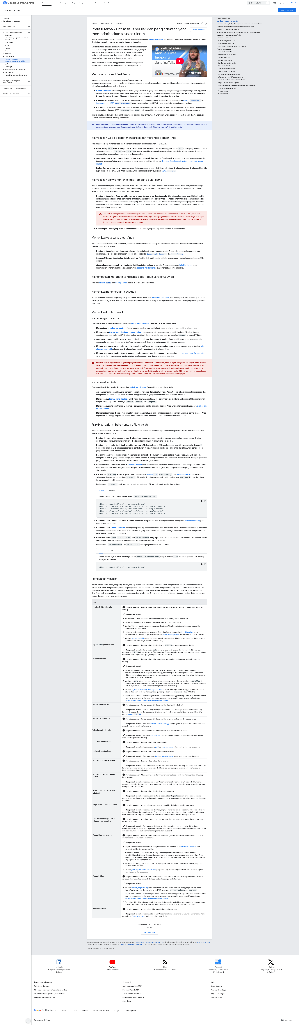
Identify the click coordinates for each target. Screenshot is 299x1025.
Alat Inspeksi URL (138, 638)
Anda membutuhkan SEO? (132, 986)
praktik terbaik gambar (140, 323)
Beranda (94, 23)
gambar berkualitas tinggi (159, 724)
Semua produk (131, 1010)
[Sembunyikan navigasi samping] (28, 1020)
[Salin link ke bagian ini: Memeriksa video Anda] (118, 382)
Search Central (25, 2)
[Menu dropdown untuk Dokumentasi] (55, 3)
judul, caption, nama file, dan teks (191, 353)
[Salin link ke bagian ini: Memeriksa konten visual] (125, 312)
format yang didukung (118, 399)
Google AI (117, 1010)
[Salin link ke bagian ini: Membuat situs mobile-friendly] (133, 74)
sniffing (191, 100)
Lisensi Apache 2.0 (203, 942)
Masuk (293, 3)
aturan (168, 171)
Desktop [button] (111, 490)
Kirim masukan (199, 30)
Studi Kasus (127, 1001)
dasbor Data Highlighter (146, 268)
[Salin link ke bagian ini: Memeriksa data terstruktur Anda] (136, 237)
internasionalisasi (184, 474)
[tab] (101, 490)
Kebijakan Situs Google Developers (131, 944)
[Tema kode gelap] (202, 501)
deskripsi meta (121, 283)
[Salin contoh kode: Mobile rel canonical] (205, 564)
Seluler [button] (101, 490)
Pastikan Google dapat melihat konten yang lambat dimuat (146, 700)
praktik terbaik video (138, 387)
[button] (15, 21)
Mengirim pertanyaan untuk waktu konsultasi (50, 990)
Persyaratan (38, 1020)
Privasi (48, 1020)
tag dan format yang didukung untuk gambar (148, 689)
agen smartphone (156, 39)
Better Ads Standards (160, 298)
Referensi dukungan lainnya (44, 997)
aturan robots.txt (117, 528)
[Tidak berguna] (205, 23)
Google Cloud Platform (101, 1010)
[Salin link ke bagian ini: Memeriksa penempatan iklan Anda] (138, 292)
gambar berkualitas (117, 328)
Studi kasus (108, 3)
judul (157, 747)
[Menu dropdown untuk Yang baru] (90, 3)
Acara (97, 3)
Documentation (11, 10)
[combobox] (258, 3)
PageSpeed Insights (218, 994)
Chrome (74, 1010)
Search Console (287, 10)
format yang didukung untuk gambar (125, 332)
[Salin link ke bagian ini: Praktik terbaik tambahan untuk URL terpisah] (150, 424)
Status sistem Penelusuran (132, 994)
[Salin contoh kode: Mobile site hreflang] (205, 501)
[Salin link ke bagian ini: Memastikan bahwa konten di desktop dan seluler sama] (164, 180)
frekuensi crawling (192, 521)
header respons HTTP (113, 103)
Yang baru (83, 3)
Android (63, 1010)
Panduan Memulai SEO (131, 990)
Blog (73, 3)
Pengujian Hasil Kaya (218, 990)
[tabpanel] (151, 506)
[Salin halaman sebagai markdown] (144, 34)
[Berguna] (202, 23)
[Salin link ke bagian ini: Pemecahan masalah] (119, 579)
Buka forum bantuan (42, 986)
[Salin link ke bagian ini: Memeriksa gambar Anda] (121, 318)
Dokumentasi (46, 3)
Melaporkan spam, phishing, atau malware (49, 994)
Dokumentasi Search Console (133, 997)
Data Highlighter (185, 265)
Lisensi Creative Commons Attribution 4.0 (148, 942)
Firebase (85, 1010)
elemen (105, 283)
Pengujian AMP (216, 997)
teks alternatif (155, 735)
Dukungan (64, 3)
